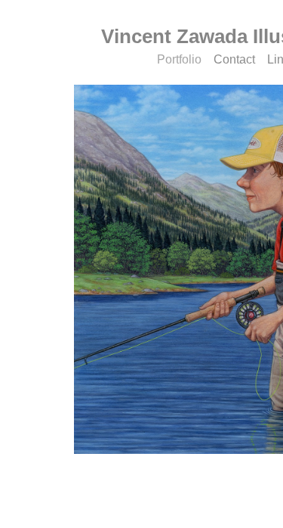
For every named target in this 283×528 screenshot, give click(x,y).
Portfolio (179, 59)
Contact (234, 59)
